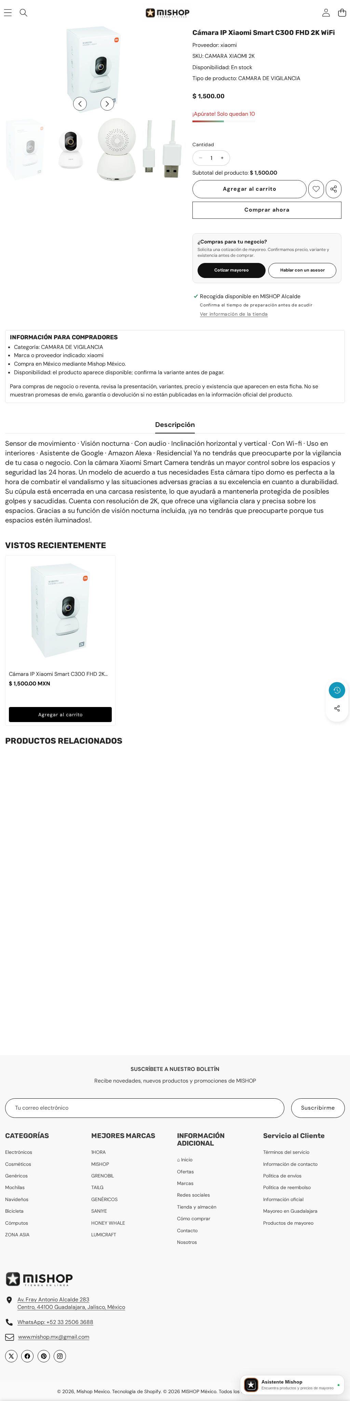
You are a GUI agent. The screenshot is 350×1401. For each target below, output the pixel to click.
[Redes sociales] (337, 708)
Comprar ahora (267, 209)
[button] (342, 12)
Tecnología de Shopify (136, 1391)
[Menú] (7, 12)
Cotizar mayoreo (231, 270)
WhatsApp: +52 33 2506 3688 (55, 1322)
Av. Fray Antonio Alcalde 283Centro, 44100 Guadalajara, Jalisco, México (71, 1303)
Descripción (175, 424)
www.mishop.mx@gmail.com (53, 1336)
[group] (25, 149)
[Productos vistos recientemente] (337, 690)
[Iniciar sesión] (326, 12)
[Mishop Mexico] (160, 12)
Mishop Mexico (93, 1391)
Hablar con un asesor (302, 270)
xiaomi (228, 45)
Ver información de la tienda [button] (234, 314)
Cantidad (203, 144)
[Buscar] (23, 12)
